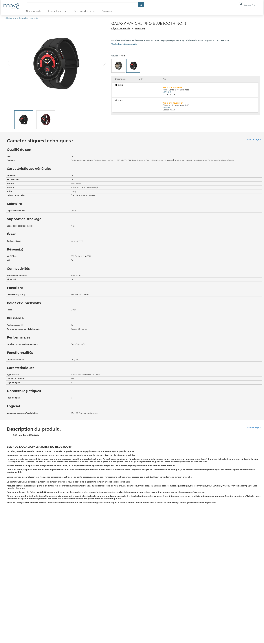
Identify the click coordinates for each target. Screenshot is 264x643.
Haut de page (253, 139)
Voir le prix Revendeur (173, 87)
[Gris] (118, 66)
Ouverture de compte (84, 11)
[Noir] (133, 66)
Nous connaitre (34, 11)
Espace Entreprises (57, 11)
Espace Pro (249, 5)
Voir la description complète (124, 44)
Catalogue (107, 11)
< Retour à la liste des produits (21, 18)
